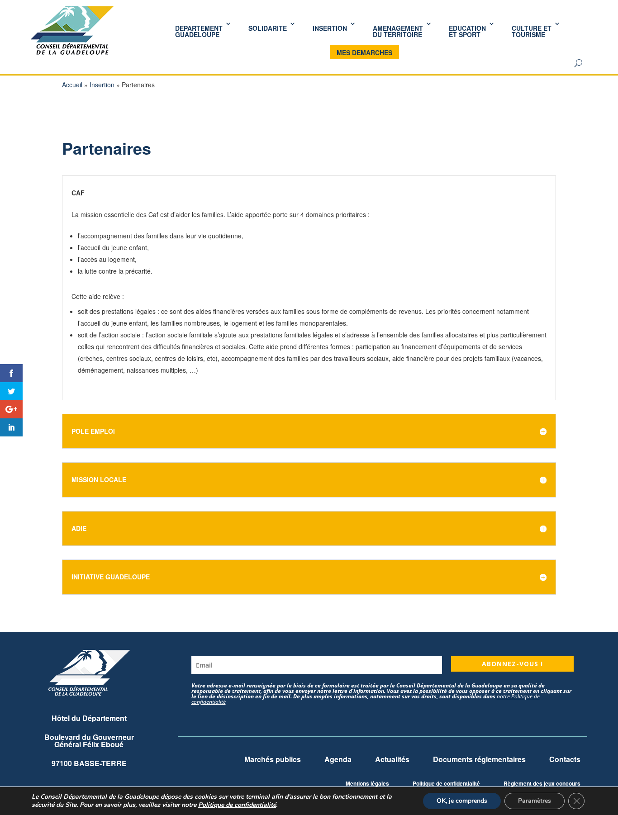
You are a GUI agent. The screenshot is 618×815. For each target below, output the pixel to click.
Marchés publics (272, 759)
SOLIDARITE (267, 28)
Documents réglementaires (479, 759)
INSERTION (330, 28)
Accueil (72, 84)
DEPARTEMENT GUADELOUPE (199, 31)
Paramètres (534, 800)
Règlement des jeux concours (542, 783)
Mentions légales (367, 783)
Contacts (564, 759)
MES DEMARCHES (364, 52)
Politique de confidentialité (446, 783)
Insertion (102, 84)
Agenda (338, 759)
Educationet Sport (467, 31)
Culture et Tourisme (531, 31)
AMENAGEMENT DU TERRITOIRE (398, 31)
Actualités (392, 759)
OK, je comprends (462, 800)
